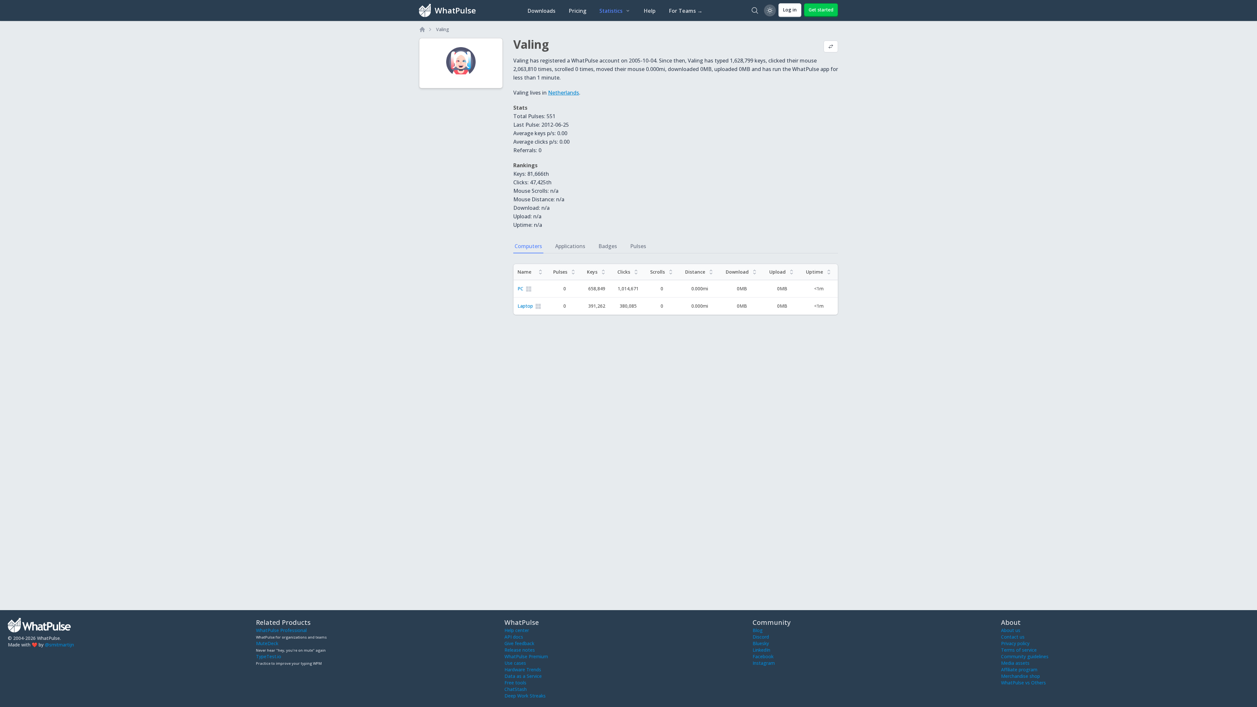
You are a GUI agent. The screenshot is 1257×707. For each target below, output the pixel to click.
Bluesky (761, 643)
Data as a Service (523, 676)
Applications (570, 246)
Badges (607, 246)
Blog (758, 630)
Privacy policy (1015, 643)
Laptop (525, 306)
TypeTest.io (268, 656)
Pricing (577, 10)
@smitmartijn (59, 645)
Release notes (519, 650)
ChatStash (515, 689)
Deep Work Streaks (525, 696)
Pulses (638, 246)
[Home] (422, 29)
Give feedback (519, 643)
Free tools (515, 683)
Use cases (515, 663)
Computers (528, 246)
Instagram (764, 663)
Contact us (1013, 637)
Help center (516, 630)
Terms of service (1019, 650)
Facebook (763, 656)
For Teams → (685, 10)
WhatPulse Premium (526, 656)
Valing (442, 29)
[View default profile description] (831, 47)
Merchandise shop (1020, 676)
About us (1010, 630)
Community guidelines (1024, 656)
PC (520, 288)
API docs (513, 637)
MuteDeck (267, 643)
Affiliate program (1019, 669)
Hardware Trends (522, 669)
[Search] (755, 10)
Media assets (1015, 663)
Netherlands (563, 92)
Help (650, 10)
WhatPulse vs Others (1023, 683)
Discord (761, 637)
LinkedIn (761, 650)
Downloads (541, 10)
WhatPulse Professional (281, 630)
